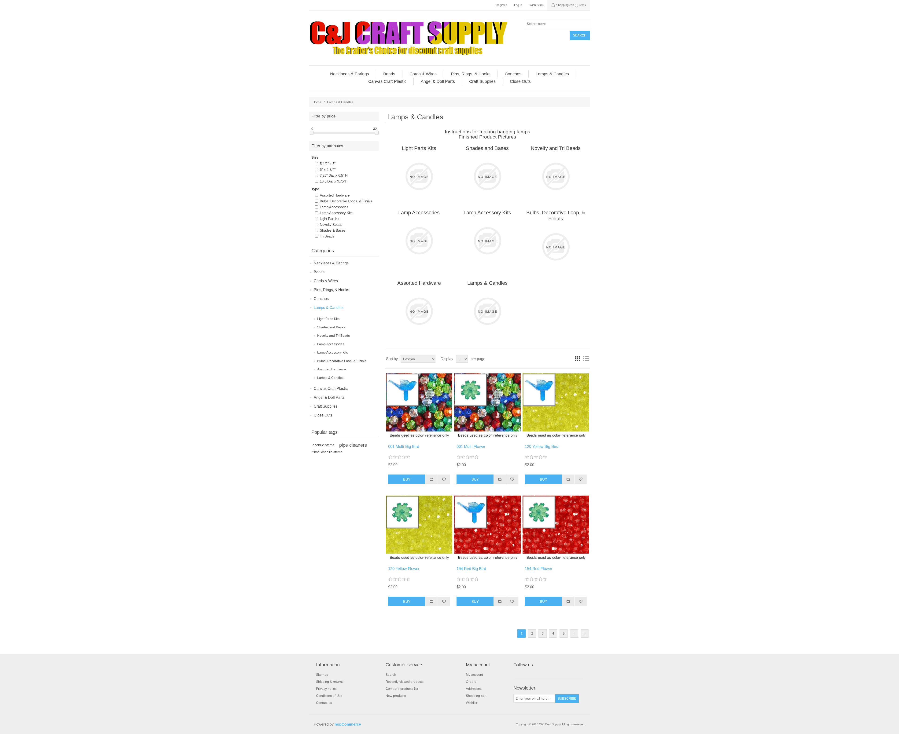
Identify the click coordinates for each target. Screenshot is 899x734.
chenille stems (324, 445)
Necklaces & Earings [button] (349, 74)
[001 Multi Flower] (487, 406)
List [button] (586, 359)
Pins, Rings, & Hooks (331, 290)
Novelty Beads (331, 224)
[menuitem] (349, 73)
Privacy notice (326, 688)
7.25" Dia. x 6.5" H (334, 175)
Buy (406, 479)
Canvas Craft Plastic (331, 389)
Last (585, 633)
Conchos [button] (513, 74)
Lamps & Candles (328, 308)
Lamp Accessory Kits (336, 213)
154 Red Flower (538, 568)
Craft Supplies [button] (482, 81)
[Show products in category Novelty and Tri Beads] (556, 176)
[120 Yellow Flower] (419, 529)
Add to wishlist (444, 479)
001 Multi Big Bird (403, 446)
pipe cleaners (353, 445)
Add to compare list (431, 479)
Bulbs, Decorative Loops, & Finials (346, 201)
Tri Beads (327, 236)
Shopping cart (476, 695)
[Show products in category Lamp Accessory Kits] (487, 240)
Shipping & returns (329, 681)
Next (574, 633)
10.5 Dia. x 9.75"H (333, 181)
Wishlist (471, 703)
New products (396, 695)
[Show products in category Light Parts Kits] (419, 176)
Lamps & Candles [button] (552, 74)
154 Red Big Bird (471, 568)
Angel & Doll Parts (329, 397)
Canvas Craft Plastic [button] (387, 81)
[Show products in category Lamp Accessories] (419, 240)
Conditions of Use (329, 695)
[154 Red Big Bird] (487, 529)
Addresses (474, 688)
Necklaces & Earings (331, 263)
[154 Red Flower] (556, 529)
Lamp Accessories (334, 207)
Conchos (321, 299)
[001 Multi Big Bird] (419, 406)
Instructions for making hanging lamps (487, 131)
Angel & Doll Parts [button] (438, 81)
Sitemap (322, 674)
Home (317, 102)
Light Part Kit (329, 219)
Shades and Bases (331, 327)
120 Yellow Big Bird (541, 446)
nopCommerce (348, 724)
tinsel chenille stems (327, 452)
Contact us (324, 703)
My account (474, 674)
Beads (319, 272)
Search (579, 35)
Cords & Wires (326, 281)
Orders (471, 681)
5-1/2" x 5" (327, 164)
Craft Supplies (325, 406)
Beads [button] (389, 74)
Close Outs (323, 415)
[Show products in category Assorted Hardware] (419, 311)
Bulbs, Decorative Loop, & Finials (341, 361)
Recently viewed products (405, 681)
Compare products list (402, 688)
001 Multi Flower (471, 446)
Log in (518, 5)
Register (501, 5)
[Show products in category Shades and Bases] (487, 176)
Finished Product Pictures (487, 136)
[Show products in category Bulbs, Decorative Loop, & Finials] (556, 246)
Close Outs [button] (520, 81)
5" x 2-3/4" (327, 170)
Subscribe (567, 698)
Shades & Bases (333, 230)
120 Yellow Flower (404, 568)
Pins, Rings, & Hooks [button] (470, 74)
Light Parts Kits (328, 319)
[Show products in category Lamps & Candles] (487, 311)
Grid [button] (577, 359)
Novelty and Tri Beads (333, 335)
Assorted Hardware (335, 195)
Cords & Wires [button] (423, 74)
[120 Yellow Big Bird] (556, 406)
